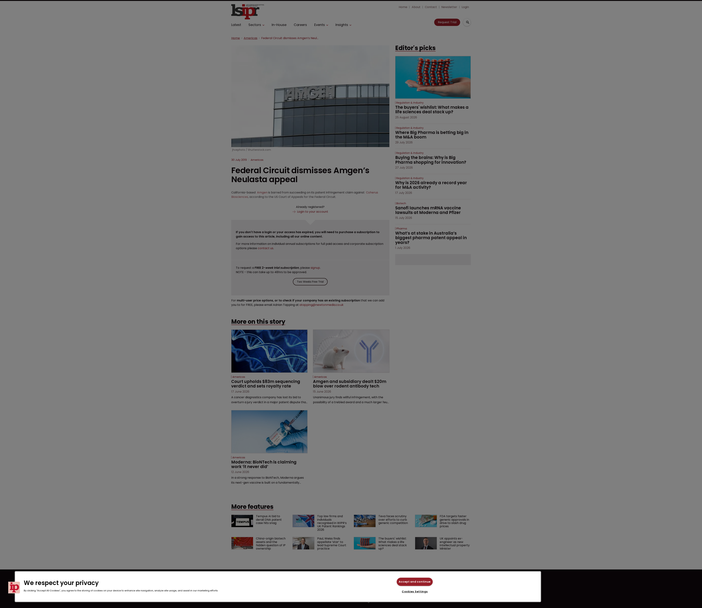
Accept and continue (415, 582)
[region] (278, 586)
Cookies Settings (415, 591)
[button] (14, 587)
